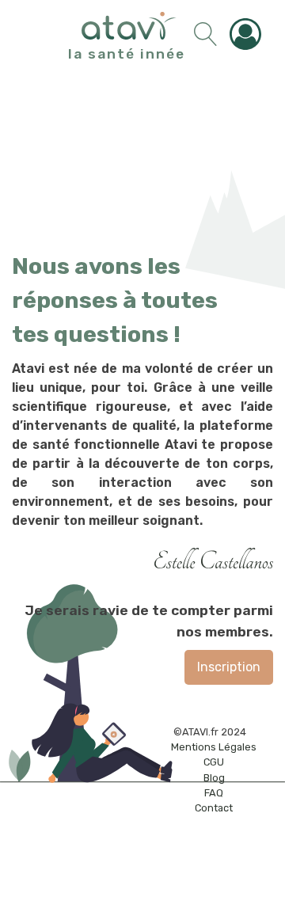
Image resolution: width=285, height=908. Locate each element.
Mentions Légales (213, 747)
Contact (214, 808)
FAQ (213, 793)
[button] (249, 34)
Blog (214, 778)
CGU (213, 762)
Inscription (228, 666)
